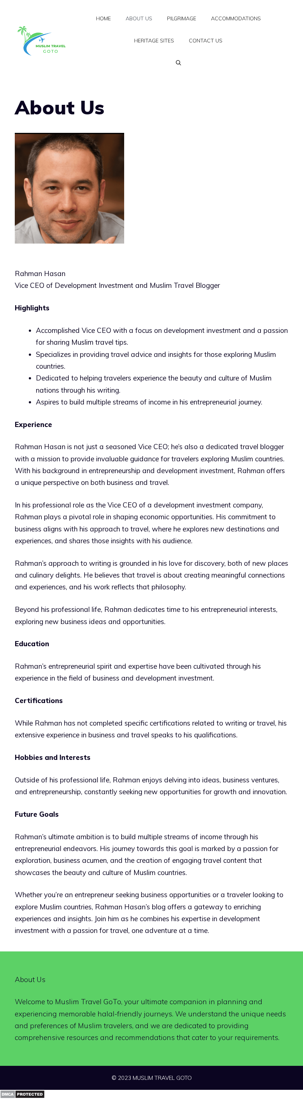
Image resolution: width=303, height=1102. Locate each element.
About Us (139, 18)
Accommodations (236, 18)
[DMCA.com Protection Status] (22, 1096)
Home (103, 18)
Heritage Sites (154, 40)
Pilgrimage (181, 18)
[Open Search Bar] (178, 63)
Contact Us (205, 40)
